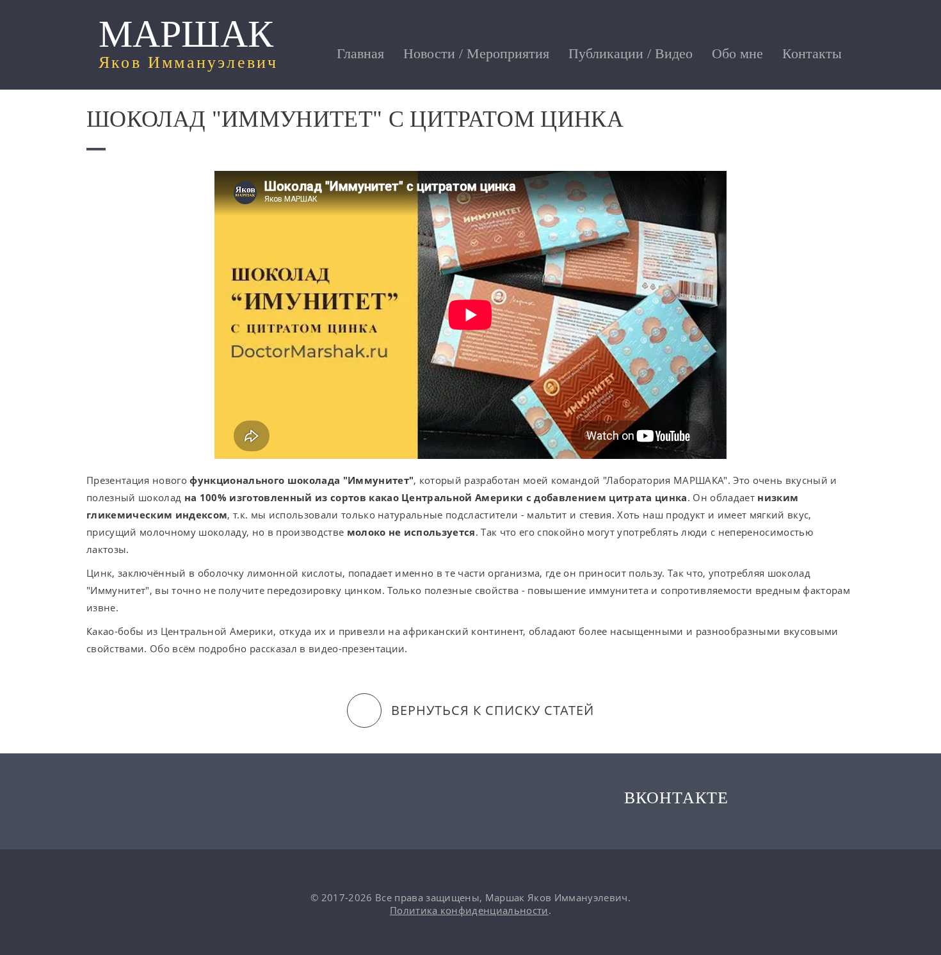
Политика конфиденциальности (469, 910)
